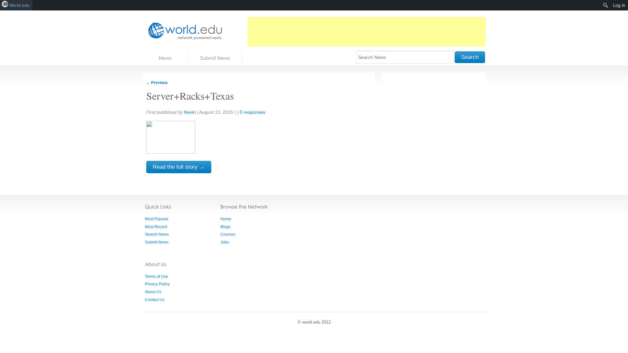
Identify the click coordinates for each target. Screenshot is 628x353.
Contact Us (155, 299)
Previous (157, 82)
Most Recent (156, 227)
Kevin (190, 112)
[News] (183, 31)
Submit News (215, 58)
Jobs (224, 242)
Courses (228, 234)
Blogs (225, 227)
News (165, 58)
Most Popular (156, 219)
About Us (153, 292)
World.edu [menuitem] (19, 5)
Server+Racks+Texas (190, 96)
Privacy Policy (157, 284)
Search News (157, 234)
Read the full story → (179, 167)
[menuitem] (606, 5)
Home (225, 219)
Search (470, 57)
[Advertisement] (367, 31)
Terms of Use (156, 276)
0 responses (252, 112)
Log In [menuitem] (619, 5)
